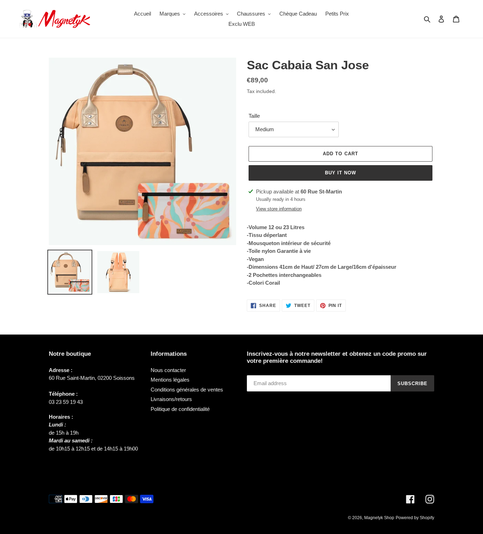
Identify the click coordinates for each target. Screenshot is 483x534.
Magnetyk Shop (379, 517)
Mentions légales (170, 380)
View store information (279, 208)
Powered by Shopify (415, 517)
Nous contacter (168, 370)
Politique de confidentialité (180, 409)
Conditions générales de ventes (187, 390)
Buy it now (340, 172)
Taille (254, 116)
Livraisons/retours (171, 399)
